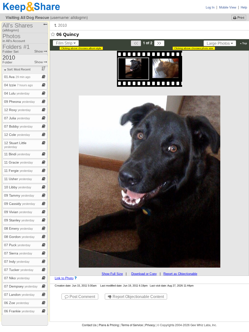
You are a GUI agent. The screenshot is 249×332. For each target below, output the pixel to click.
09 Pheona (19, 102)
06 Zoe (16, 303)
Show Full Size (112, 274)
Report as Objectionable (180, 274)
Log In (210, 7)
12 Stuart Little (15, 145)
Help (244, 7)
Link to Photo (64, 278)
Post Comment (82, 297)
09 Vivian (18, 212)
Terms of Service (132, 325)
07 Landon (19, 295)
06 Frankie (19, 311)
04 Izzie (18, 85)
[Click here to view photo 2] (165, 68)
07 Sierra (18, 253)
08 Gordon (19, 237)
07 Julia (17, 118)
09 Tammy (19, 195)
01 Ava (17, 77)
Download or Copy (144, 274)
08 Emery (18, 228)
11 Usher (18, 179)
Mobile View (227, 7)
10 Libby (17, 187)
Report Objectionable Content (138, 297)
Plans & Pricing (109, 325)
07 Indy (16, 261)
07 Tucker (18, 270)
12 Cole (17, 135)
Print (240, 17)
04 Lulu (16, 93)
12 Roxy (17, 110)
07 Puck (17, 245)
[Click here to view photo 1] (133, 68)
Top (244, 43)
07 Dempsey (20, 286)
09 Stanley (19, 220)
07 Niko (17, 278)
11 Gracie (18, 162)
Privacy (150, 325)
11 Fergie (18, 171)
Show (39, 51)
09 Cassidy (19, 204)
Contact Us (89, 325)
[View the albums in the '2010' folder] (60, 25)
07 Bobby (18, 126)
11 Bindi (17, 154)
